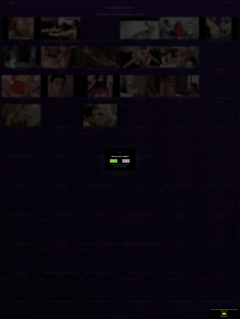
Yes (113, 161)
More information (224, 316)
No (126, 161)
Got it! (224, 313)
